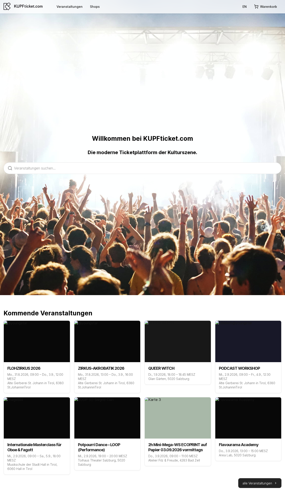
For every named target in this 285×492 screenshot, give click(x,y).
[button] (259, 483)
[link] (70, 6)
